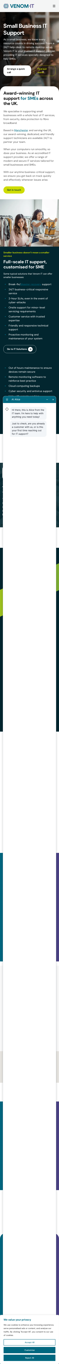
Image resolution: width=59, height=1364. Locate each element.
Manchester (21, 130)
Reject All (29, 1358)
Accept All (29, 1342)
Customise (29, 1350)
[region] (29, 1339)
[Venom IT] (18, 6)
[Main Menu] (54, 6)
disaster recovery (30, 284)
